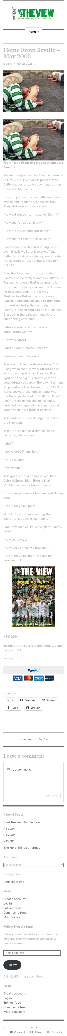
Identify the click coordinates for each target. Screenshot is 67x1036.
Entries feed (12, 908)
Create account (14, 899)
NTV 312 (9, 835)
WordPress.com (14, 917)
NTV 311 (8, 841)
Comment (51, 795)
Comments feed (15, 912)
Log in (7, 903)
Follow (12, 965)
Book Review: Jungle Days (22, 822)
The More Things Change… (22, 847)
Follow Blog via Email (18, 926)
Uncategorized (13, 882)
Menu (32, 31)
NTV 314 (9, 828)
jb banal (7, 63)
